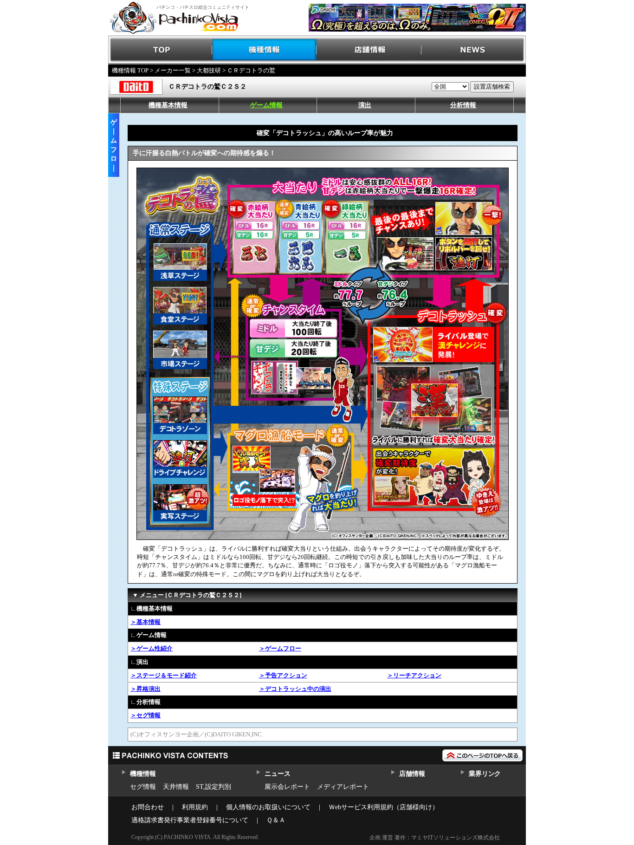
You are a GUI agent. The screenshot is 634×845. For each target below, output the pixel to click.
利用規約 (195, 807)
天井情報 (176, 786)
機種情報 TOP (130, 70)
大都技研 (209, 70)
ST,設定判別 (213, 786)
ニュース (277, 773)
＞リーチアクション (414, 675)
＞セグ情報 (145, 715)
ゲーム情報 (266, 105)
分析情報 (463, 105)
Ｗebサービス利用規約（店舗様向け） (384, 807)
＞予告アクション (283, 675)
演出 (364, 105)
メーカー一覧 (173, 70)
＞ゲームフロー (280, 648)
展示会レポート (287, 786)
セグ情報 (143, 786)
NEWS (473, 50)
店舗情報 (369, 50)
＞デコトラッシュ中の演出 (295, 688)
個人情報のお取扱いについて (268, 807)
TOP (160, 50)
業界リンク (485, 773)
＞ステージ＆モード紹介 (163, 675)
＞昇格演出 (145, 688)
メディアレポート (343, 786)
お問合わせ (147, 807)
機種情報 (265, 50)
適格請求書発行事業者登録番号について (189, 820)
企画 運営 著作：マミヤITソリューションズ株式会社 (434, 837)
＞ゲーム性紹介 (151, 648)
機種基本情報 (168, 105)
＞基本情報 (145, 621)
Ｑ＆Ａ (275, 820)
